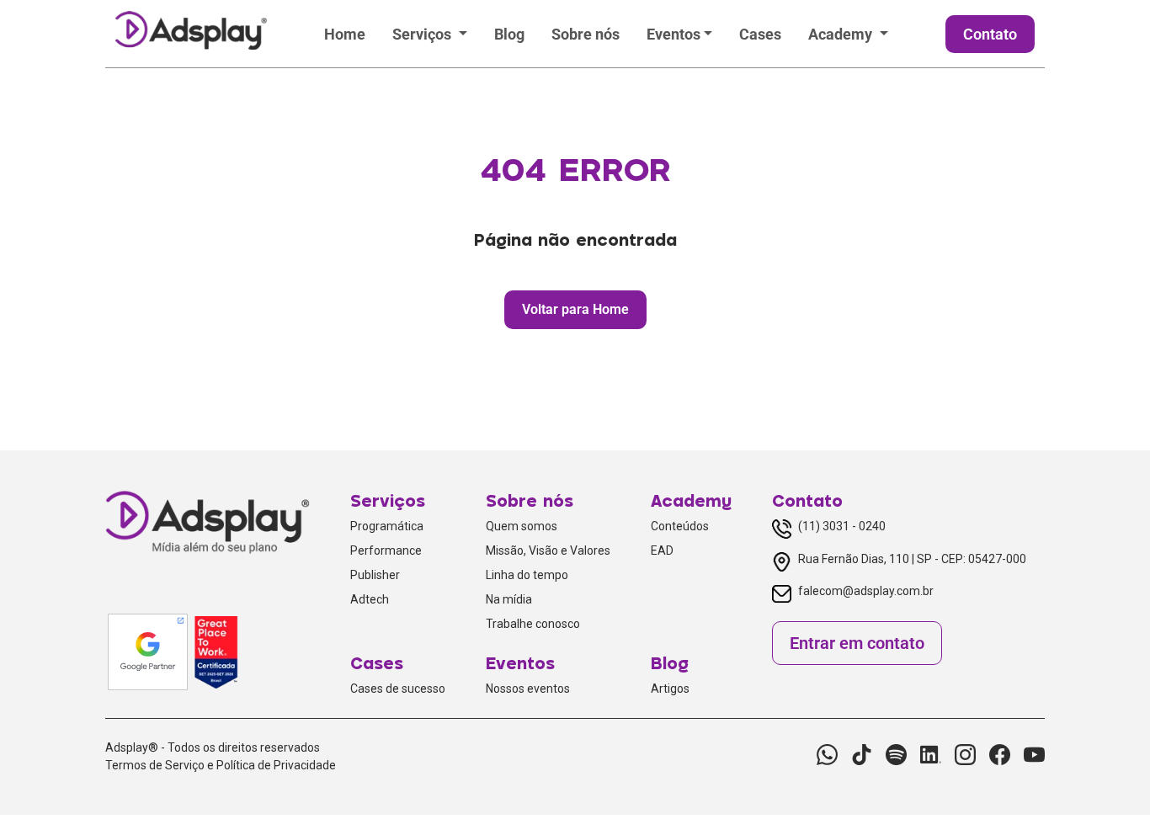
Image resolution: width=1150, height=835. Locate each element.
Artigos (670, 688)
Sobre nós (585, 34)
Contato (990, 34)
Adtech (369, 599)
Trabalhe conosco (533, 623)
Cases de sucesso (397, 688)
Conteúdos (680, 526)
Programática (386, 526)
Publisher (375, 575)
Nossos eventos (528, 688)
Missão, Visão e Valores (548, 550)
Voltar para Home (575, 309)
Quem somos (521, 526)
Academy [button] (842, 34)
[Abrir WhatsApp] (1108, 792)
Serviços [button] (423, 34)
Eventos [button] (673, 34)
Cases (760, 34)
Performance (386, 550)
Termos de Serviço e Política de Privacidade (220, 765)
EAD (662, 550)
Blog (509, 34)
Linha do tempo (527, 575)
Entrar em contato (857, 643)
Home (344, 34)
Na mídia (509, 599)
